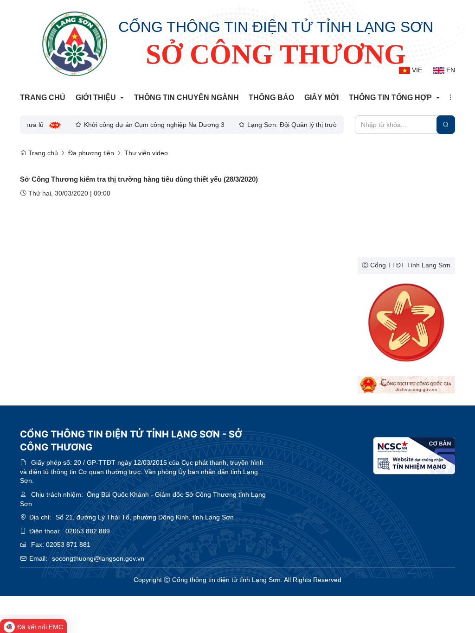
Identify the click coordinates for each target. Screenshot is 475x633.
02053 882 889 (87, 531)
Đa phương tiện (91, 153)
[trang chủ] (74, 43)
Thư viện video (146, 153)
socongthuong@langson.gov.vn (98, 558)
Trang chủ (42, 153)
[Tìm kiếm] (445, 124)
